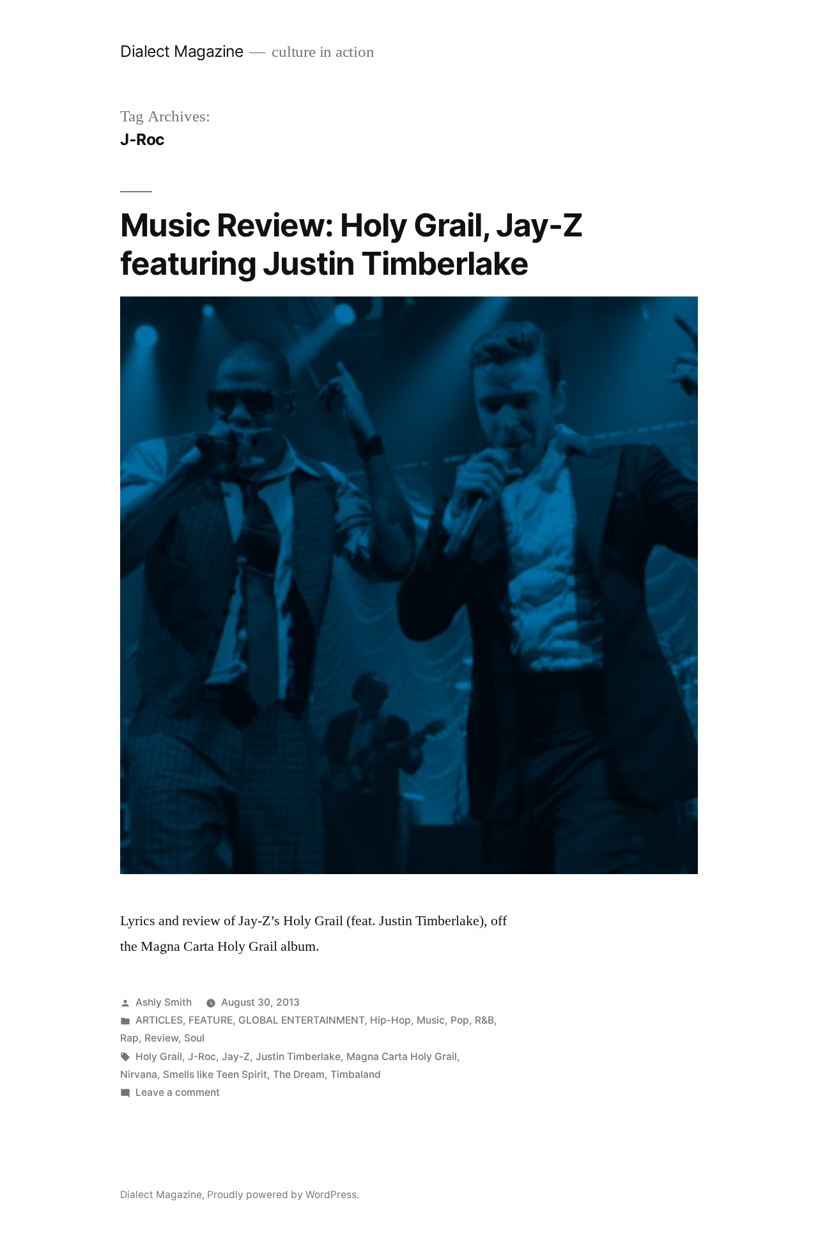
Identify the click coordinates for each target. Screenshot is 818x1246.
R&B (484, 1020)
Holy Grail (158, 1056)
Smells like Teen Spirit (215, 1074)
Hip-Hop (390, 1020)
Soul (194, 1038)
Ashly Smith (163, 1002)
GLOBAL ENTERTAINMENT (301, 1020)
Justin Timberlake (298, 1056)
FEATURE (211, 1020)
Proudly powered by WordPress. (283, 1194)
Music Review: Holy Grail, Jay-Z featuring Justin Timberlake (351, 244)
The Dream (299, 1074)
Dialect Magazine (181, 51)
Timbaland (355, 1074)
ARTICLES (159, 1020)
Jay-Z (236, 1056)
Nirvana (138, 1074)
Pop (460, 1020)
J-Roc (202, 1056)
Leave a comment (177, 1092)
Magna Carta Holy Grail (401, 1056)
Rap (129, 1038)
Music (431, 1020)
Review (161, 1038)
